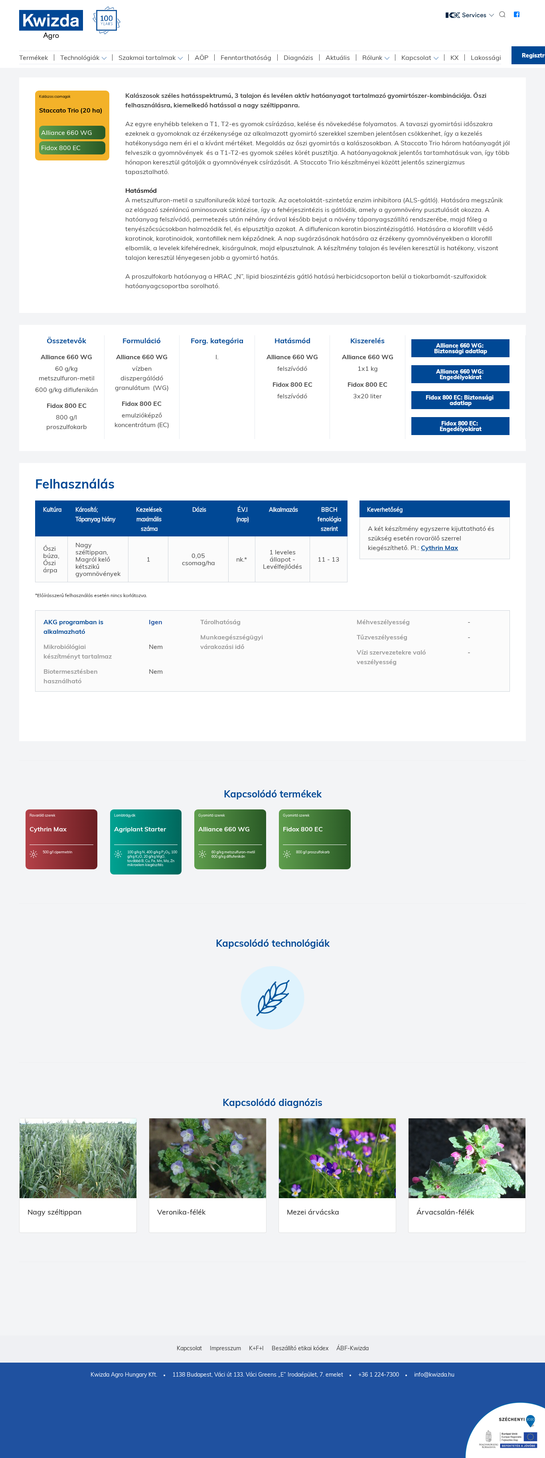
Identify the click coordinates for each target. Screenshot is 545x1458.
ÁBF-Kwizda (352, 1348)
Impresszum (225, 1348)
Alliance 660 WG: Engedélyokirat (460, 374)
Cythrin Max (439, 548)
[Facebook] (516, 14)
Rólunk (372, 57)
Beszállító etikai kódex (300, 1348)
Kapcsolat (416, 57)
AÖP (201, 57)
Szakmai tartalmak (147, 57)
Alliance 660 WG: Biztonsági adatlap (460, 348)
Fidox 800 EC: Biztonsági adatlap (460, 400)
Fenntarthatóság (246, 57)
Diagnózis (298, 57)
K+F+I (256, 1348)
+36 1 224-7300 (378, 1374)
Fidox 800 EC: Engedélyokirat (461, 426)
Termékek (33, 57)
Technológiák (79, 57)
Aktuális (338, 57)
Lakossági (486, 57)
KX (454, 57)
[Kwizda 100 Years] (106, 20)
